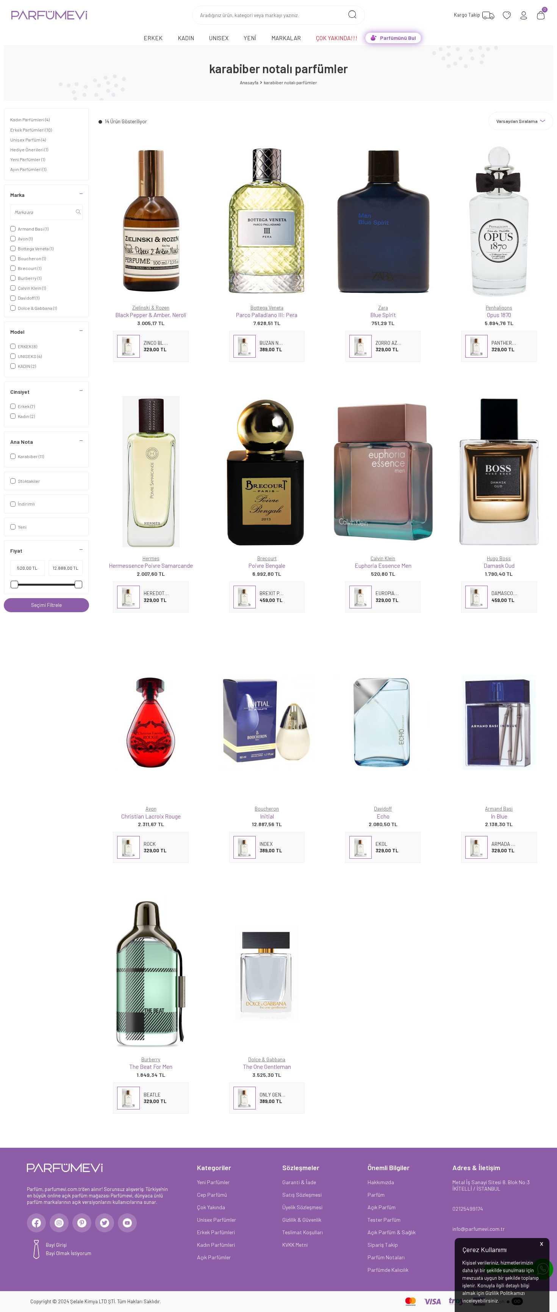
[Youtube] (127, 1222)
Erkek (153, 37)
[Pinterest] (81, 1222)
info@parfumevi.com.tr (478, 1229)
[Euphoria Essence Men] (383, 471)
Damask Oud (499, 565)
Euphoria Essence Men (383, 565)
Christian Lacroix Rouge (151, 816)
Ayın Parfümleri (28, 169)
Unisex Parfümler (216, 1219)
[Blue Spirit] (383, 221)
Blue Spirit (383, 314)
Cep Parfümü (212, 1194)
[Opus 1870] (499, 221)
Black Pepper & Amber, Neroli (150, 314)
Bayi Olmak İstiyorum (68, 1253)
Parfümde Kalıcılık (388, 1269)
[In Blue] (499, 722)
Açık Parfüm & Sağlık (392, 1232)
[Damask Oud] (499, 471)
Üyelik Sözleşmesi (302, 1207)
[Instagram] (59, 1222)
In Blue (499, 816)
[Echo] (383, 722)
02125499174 (467, 1208)
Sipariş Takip (383, 1244)
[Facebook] (36, 1222)
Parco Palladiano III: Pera (266, 314)
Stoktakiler (29, 481)
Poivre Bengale (267, 565)
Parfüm (376, 1194)
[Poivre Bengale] (266, 471)
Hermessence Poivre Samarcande (151, 565)
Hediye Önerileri (29, 149)
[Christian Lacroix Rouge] (150, 722)
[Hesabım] (524, 15)
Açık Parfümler (214, 1257)
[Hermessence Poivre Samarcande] (150, 471)
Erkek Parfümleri (31, 129)
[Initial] (266, 722)
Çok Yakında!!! (336, 37)
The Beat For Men (150, 1066)
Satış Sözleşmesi (302, 1194)
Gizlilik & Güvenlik (301, 1219)
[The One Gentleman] (266, 972)
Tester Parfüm (384, 1219)
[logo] (49, 15)
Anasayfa (249, 82)
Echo (383, 816)
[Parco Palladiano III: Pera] (266, 221)
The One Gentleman (267, 1066)
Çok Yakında (211, 1207)
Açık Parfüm (382, 1207)
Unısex (218, 37)
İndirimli (26, 503)
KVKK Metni (295, 1244)
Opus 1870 (499, 314)
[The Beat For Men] (150, 972)
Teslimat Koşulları (302, 1232)
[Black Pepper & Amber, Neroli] (150, 221)
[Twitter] (104, 1222)
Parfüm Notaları (386, 1257)
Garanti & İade (299, 1182)
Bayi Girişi (56, 1245)
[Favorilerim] (507, 15)
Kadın (186, 37)
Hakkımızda (381, 1182)
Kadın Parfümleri (30, 119)
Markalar (286, 37)
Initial (267, 816)
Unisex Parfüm (28, 139)
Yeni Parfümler (27, 159)
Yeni (250, 37)
